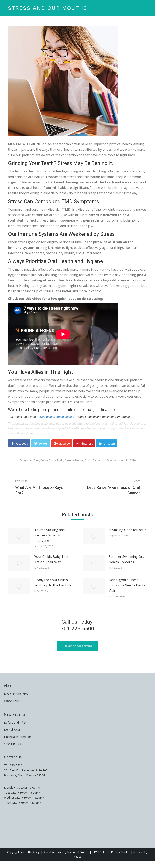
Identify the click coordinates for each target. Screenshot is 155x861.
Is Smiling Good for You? (127, 530)
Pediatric (98, 460)
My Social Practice (78, 852)
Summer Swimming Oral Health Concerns (127, 559)
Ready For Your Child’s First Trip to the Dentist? (52, 582)
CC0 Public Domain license (56, 417)
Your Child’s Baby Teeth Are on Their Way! (52, 559)
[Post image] (19, 536)
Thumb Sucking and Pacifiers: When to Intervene (49, 535)
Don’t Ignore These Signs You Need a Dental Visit (127, 585)
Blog (36, 460)
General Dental (74, 460)
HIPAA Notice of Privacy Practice (111, 852)
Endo (60, 460)
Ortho (88, 460)
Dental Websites (53, 852)
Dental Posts (48, 460)
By (112, 460)
